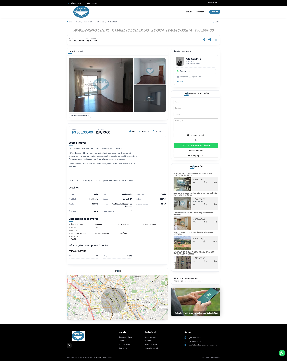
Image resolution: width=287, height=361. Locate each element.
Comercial (123, 348)
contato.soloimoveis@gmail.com (203, 345)
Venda (78, 22)
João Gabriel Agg (193, 59)
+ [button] (70, 278)
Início (71, 22)
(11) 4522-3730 (185, 71)
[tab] (75, 52)
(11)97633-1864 (195, 338)
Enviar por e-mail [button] (196, 135)
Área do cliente (212, 2)
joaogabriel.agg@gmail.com (190, 77)
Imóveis (189, 12)
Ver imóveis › (180, 81)
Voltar (217, 22)
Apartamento (100, 22)
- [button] (70, 281)
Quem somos (201, 12)
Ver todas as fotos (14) (81, 115)
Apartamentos (124, 344)
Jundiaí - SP (88, 22)
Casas (121, 341)
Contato (215, 12)
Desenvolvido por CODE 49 (210, 357)
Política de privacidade (104, 357)
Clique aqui (178, 281)
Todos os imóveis (125, 337)
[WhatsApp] (69, 345)
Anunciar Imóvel (151, 348)
